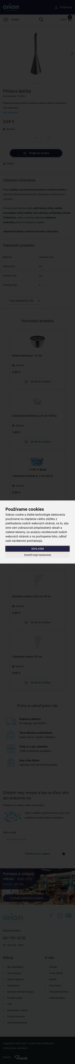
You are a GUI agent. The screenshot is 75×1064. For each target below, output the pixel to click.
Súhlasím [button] (37, 548)
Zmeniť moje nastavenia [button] (37, 554)
